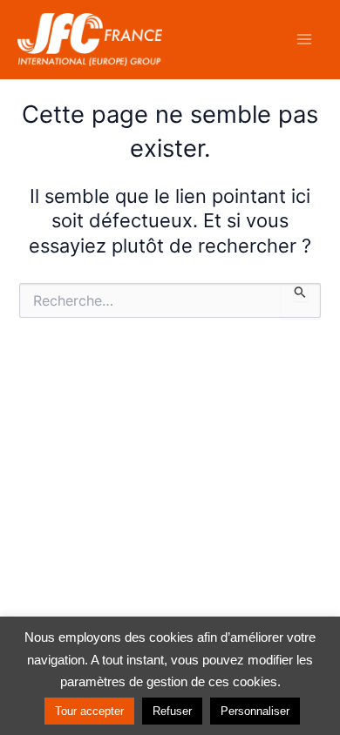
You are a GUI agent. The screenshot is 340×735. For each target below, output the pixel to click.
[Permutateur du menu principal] (304, 39)
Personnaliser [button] (255, 711)
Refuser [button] (172, 711)
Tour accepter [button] (89, 711)
